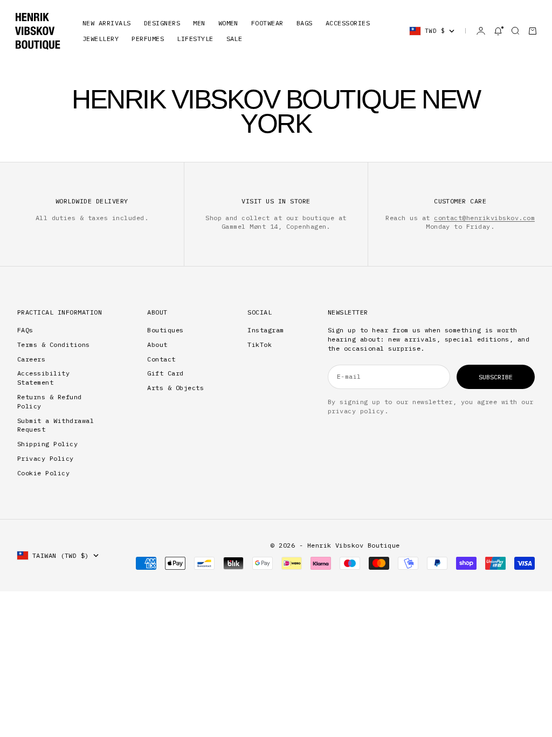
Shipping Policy (47, 444)
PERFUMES (148, 39)
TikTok (259, 344)
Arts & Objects (175, 388)
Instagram (265, 330)
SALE (234, 39)
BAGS (304, 23)
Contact (161, 359)
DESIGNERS (162, 23)
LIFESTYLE (195, 39)
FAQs (25, 330)
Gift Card (165, 373)
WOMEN (228, 23)
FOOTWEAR (267, 23)
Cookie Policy (43, 473)
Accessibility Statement (43, 377)
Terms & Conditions (53, 344)
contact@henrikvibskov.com (484, 218)
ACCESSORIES (348, 23)
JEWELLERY (100, 39)
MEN (199, 23)
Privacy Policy (45, 458)
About (157, 344)
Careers (31, 359)
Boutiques (165, 330)
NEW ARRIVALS (106, 23)
